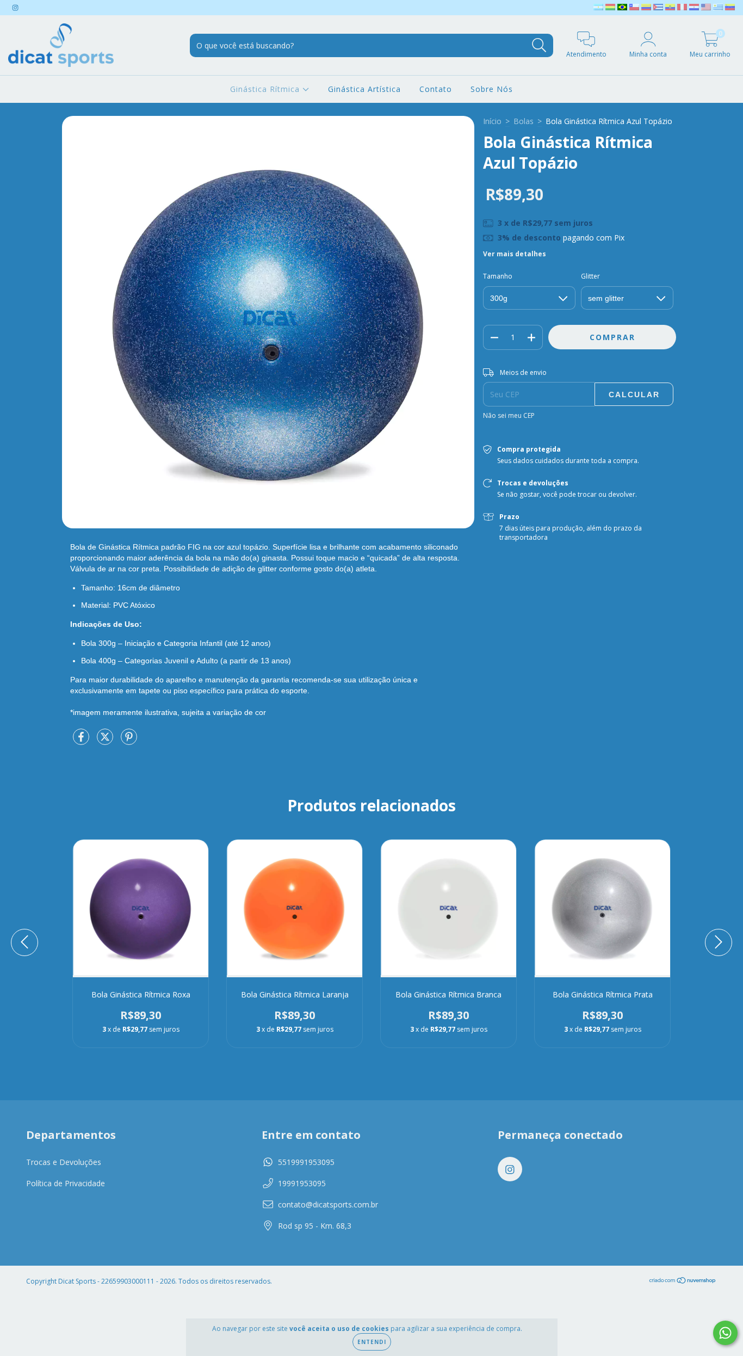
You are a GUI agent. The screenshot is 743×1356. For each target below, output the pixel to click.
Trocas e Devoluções (63, 1162)
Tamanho (497, 276)
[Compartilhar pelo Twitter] (106, 741)
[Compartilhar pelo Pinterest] (129, 741)
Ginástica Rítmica (266, 89)
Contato (435, 89)
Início (492, 121)
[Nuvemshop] (683, 1281)
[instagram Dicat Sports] (15, 7)
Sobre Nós (491, 89)
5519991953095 (306, 1162)
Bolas (523, 121)
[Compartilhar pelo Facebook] (82, 741)
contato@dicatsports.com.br (328, 1204)
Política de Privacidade (65, 1183)
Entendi (371, 1342)
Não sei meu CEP (509, 415)
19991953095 (302, 1183)
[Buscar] (539, 45)
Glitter (590, 276)
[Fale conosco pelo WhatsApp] (725, 1333)
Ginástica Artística (364, 89)
